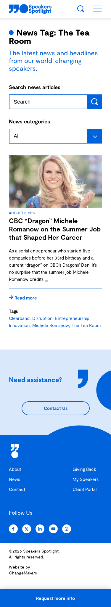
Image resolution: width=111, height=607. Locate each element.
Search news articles (34, 87)
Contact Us (55, 408)
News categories (29, 121)
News (14, 479)
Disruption (42, 318)
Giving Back (84, 469)
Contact (17, 489)
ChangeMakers (23, 572)
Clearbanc (19, 318)
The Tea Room (86, 325)
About (15, 469)
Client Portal (84, 489)
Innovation (19, 325)
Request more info (55, 598)
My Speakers (86, 479)
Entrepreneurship (72, 318)
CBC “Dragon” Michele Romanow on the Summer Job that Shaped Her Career (55, 229)
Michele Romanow (50, 325)
